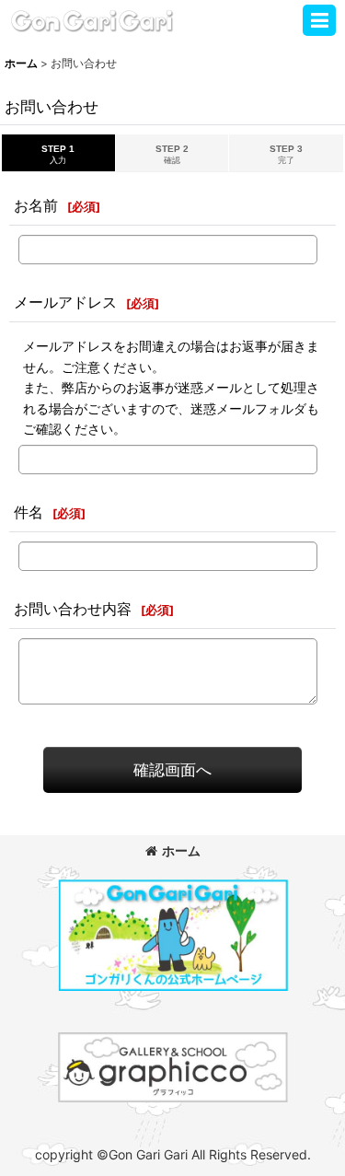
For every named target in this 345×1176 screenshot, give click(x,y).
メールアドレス (65, 302)
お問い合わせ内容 (73, 609)
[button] (319, 20)
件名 (28, 512)
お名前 (36, 205)
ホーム (181, 850)
